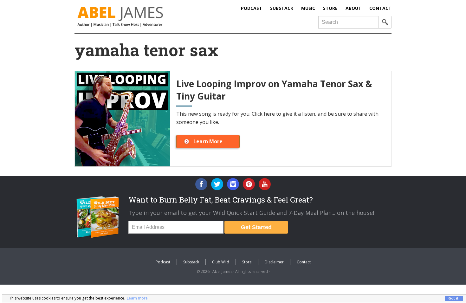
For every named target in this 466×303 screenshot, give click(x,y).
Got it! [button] (453, 298)
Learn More (208, 141)
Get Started (256, 227)
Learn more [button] (137, 298)
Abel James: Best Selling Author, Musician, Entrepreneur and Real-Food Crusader (133, 16)
